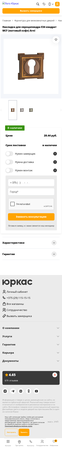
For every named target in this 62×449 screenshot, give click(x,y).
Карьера (8, 352)
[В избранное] (56, 39)
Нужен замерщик (25, 153)
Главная (6, 20)
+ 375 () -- (20, 182)
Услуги (7, 336)
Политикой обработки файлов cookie (18, 426)
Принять (24, 432)
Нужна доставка (24, 162)
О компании (10, 328)
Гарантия (8, 344)
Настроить (11, 432)
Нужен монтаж (24, 170)
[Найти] (38, 4)
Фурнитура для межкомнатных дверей (34, 20)
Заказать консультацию (31, 216)
